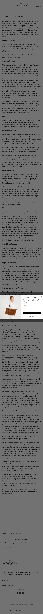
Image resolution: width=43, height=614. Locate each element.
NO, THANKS (32, 316)
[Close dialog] (41, 296)
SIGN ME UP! (32, 313)
